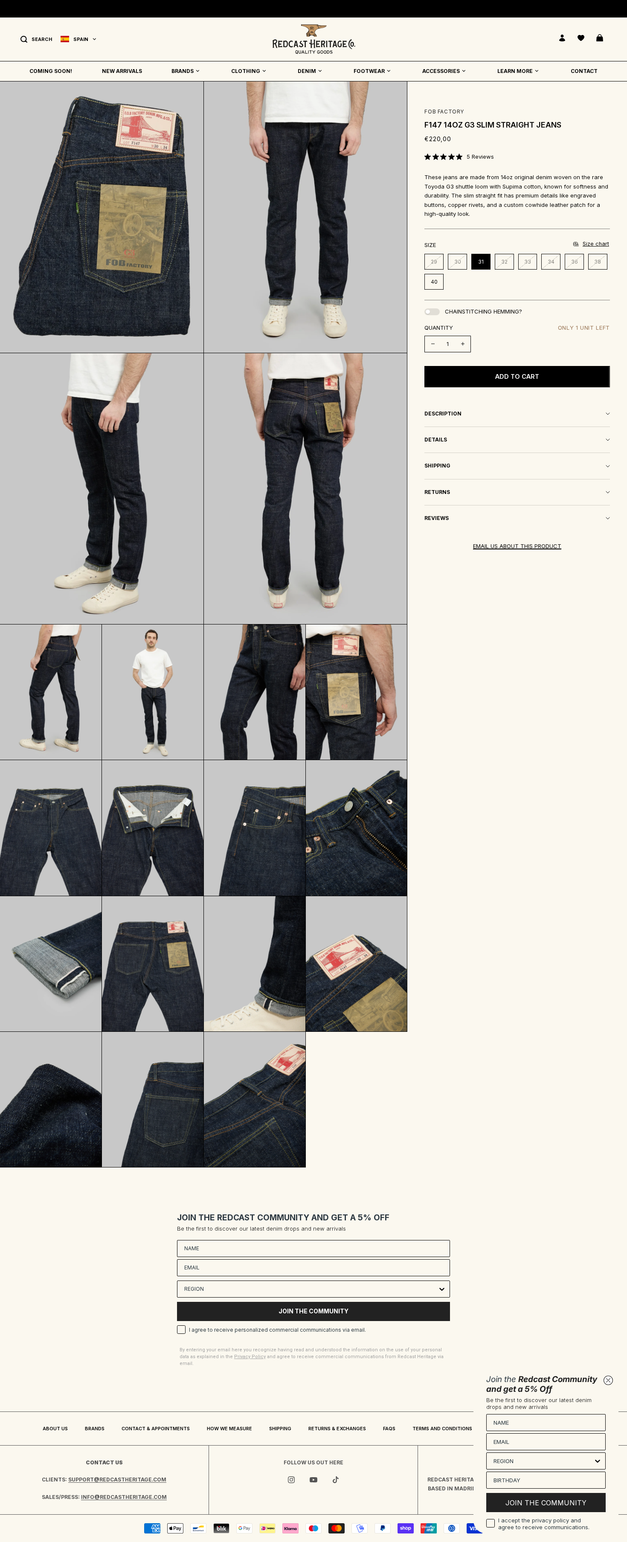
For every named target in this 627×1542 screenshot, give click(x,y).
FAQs (389, 1429)
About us (55, 1429)
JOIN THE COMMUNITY (313, 1311)
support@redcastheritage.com (117, 1479)
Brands (94, 1429)
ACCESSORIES (441, 71)
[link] (459, 157)
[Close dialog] (608, 1380)
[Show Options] (442, 1289)
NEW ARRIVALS (122, 71)
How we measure (229, 1429)
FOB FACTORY (444, 111)
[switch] (432, 311)
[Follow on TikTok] (335, 1479)
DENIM (307, 71)
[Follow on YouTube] (313, 1479)
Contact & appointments (156, 1429)
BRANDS (182, 71)
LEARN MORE (515, 71)
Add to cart (517, 376)
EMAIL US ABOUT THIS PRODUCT (517, 546)
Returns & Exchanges (337, 1429)
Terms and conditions (442, 1429)
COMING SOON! (50, 71)
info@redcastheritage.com (124, 1497)
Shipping (280, 1429)
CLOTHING (245, 71)
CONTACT (584, 71)
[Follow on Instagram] (291, 1479)
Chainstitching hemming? (483, 311)
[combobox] (311, 1289)
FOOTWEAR (369, 71)
